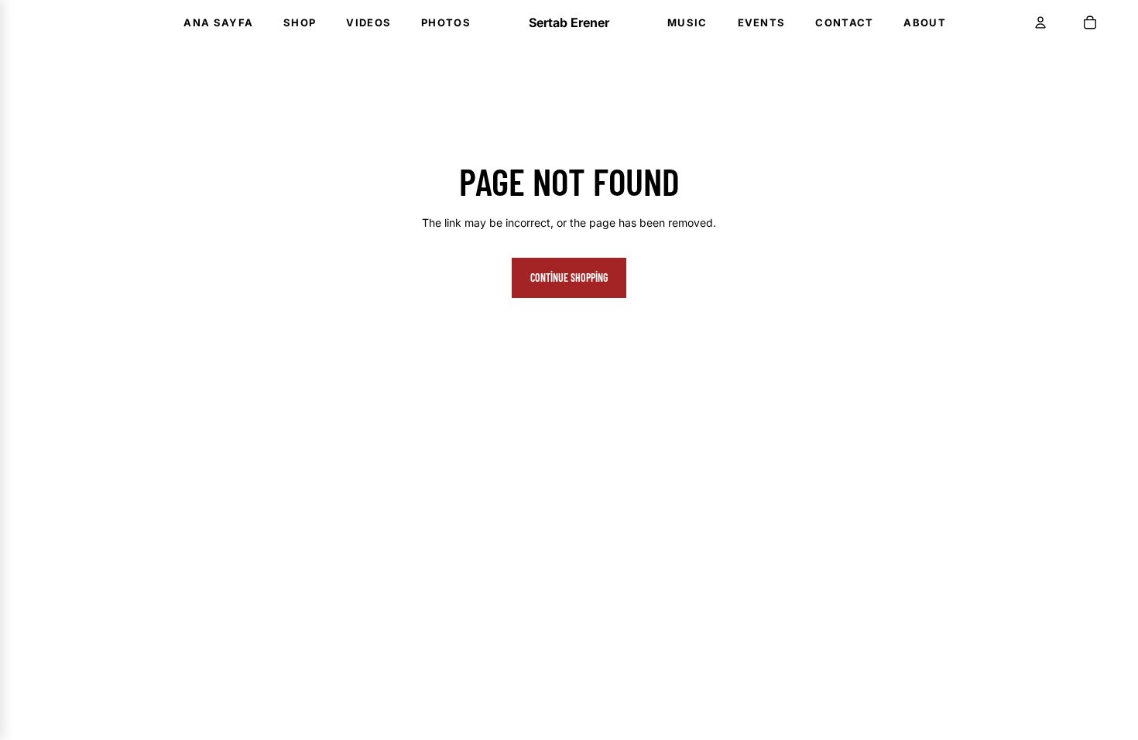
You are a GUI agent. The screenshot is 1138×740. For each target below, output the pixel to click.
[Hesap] (1040, 22)
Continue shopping (569, 277)
